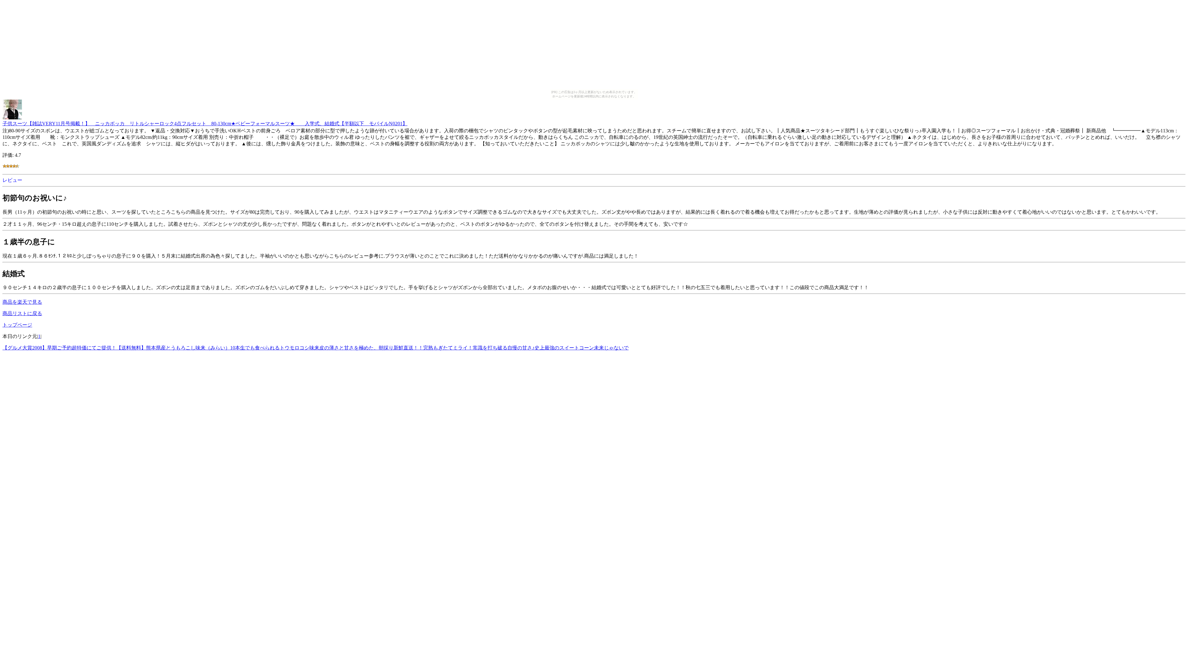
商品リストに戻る (22, 313)
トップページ (17, 325)
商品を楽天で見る (22, 302)
